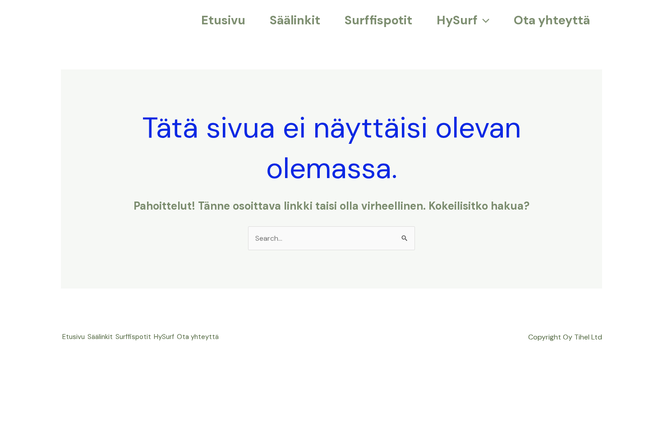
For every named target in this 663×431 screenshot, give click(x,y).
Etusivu (73, 336)
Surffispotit (133, 336)
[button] (483, 20)
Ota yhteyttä (198, 336)
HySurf (164, 336)
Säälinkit (100, 336)
